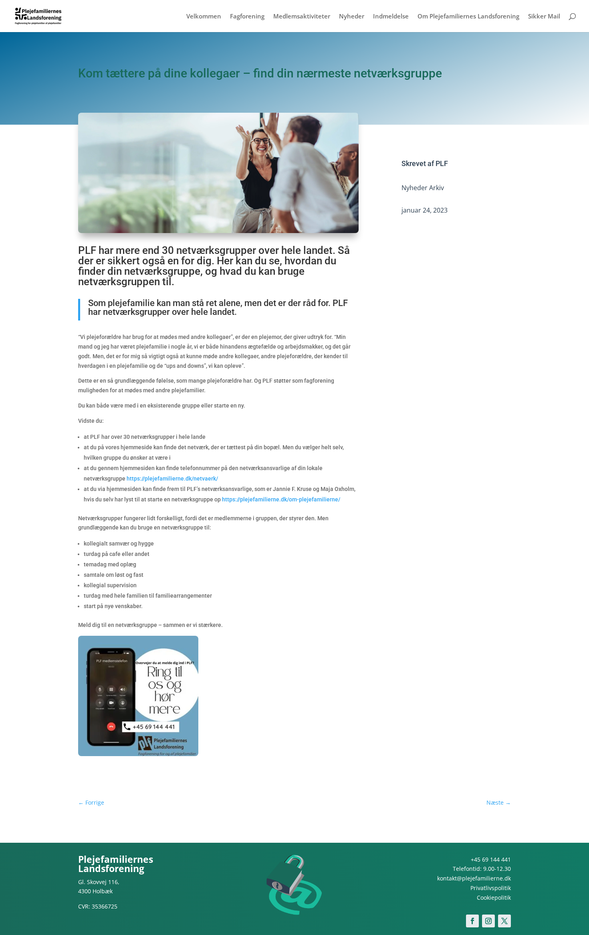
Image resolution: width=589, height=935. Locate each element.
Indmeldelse (391, 16)
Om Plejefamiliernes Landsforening (468, 16)
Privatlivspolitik (490, 888)
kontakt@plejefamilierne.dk (474, 878)
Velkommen (203, 16)
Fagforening (247, 16)
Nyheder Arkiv (422, 187)
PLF (442, 163)
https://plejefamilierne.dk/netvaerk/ (172, 478)
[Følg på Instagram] (488, 921)
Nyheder (351, 16)
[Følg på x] (504, 921)
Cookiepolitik (494, 897)
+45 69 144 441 (491, 859)
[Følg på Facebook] (472, 921)
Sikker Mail (544, 16)
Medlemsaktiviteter (301, 16)
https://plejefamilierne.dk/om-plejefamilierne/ (281, 499)
